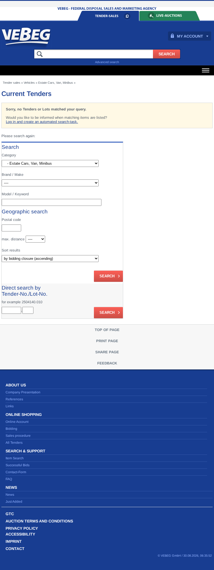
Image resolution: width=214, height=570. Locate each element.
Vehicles (29, 82)
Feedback (107, 363)
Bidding (11, 429)
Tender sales (11, 82)
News (10, 495)
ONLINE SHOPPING (24, 414)
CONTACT (15, 548)
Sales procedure (18, 436)
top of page (107, 330)
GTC (10, 514)
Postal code (11, 220)
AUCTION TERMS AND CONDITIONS (39, 521)
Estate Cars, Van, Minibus (55, 82)
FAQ (9, 479)
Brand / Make (12, 174)
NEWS (11, 487)
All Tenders (14, 443)
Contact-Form (16, 472)
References (14, 399)
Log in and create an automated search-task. (42, 122)
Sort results (11, 250)
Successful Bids (18, 465)
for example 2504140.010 (22, 302)
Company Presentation (23, 392)
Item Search (15, 458)
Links (10, 406)
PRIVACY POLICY (22, 528)
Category (9, 155)
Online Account (17, 422)
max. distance (13, 239)
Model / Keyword (15, 194)
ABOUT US (16, 385)
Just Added (14, 502)
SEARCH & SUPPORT (25, 451)
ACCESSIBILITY (20, 534)
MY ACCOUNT (190, 36)
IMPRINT (14, 541)
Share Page (107, 352)
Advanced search (107, 62)
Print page (107, 341)
